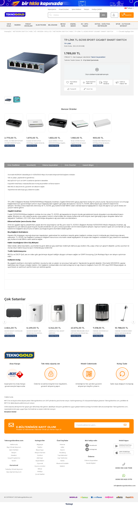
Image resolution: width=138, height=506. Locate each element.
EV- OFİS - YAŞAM (85, 25)
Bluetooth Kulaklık (62, 463)
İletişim (86, 9)
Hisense (62, 444)
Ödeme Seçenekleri (50, 165)
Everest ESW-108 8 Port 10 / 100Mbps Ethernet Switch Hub (101, 142)
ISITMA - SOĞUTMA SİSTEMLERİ (102, 25)
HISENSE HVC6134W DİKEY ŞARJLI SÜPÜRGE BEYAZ (123, 332)
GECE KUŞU (9, 25)
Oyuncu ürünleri (39, 466)
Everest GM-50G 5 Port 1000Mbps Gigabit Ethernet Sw (35, 142)
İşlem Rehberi (76, 9)
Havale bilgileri (91, 463)
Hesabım (14, 455)
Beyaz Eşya (40, 450)
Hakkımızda (14, 444)
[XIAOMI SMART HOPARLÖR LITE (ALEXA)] (14, 313)
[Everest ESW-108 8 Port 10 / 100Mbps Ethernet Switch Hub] (102, 123)
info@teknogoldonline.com (124, 485)
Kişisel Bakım (40, 461)
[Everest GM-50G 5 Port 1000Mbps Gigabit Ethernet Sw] (36, 123)
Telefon (40, 447)
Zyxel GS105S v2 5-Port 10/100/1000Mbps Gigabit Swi (57, 142)
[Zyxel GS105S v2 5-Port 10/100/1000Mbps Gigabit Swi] (58, 123)
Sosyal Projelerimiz (14, 458)
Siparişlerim (52, 9)
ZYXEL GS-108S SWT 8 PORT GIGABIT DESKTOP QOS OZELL (13, 142)
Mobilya (39, 471)
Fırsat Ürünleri (64, 9)
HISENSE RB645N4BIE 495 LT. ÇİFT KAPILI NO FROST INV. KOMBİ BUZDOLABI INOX (80, 332)
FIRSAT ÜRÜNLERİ (28, 25)
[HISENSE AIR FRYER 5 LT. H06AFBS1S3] (102, 313)
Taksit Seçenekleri (98, 57)
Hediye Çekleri (97, 9)
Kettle (62, 461)
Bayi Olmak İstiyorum (14, 447)
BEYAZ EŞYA (63, 25)
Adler (62, 447)
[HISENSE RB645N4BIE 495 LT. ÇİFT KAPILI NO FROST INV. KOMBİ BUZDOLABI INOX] (80, 313)
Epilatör (62, 466)
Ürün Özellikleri (14, 165)
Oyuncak (40, 463)
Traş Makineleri (62, 455)
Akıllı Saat (40, 458)
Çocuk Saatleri (40, 474)
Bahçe (40, 469)
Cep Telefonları (62, 458)
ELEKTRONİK (41, 25)
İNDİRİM (17, 25)
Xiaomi (62, 450)
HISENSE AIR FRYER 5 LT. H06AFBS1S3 (101, 332)
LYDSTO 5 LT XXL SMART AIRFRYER (56, 332)
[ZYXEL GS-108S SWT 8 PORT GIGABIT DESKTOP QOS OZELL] (14, 123)
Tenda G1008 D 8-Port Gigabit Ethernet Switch (78, 142)
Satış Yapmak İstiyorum (13, 472)
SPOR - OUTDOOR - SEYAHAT (123, 25)
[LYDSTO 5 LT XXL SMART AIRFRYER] (58, 313)
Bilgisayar (40, 444)
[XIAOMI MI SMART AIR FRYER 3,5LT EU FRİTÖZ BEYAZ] (36, 313)
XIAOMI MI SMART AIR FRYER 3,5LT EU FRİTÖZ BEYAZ (34, 332)
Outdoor (40, 455)
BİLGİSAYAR (52, 25)
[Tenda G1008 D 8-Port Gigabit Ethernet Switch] (80, 123)
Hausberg (62, 452)
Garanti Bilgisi (88, 165)
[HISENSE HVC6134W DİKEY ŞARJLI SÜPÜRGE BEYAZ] (124, 313)
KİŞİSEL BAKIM (73, 25)
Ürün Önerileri (70, 165)
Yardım (14, 461)
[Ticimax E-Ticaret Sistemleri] (69, 504)
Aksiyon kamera (40, 452)
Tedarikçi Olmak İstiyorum (14, 469)
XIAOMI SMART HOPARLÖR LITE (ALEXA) (13, 332)
